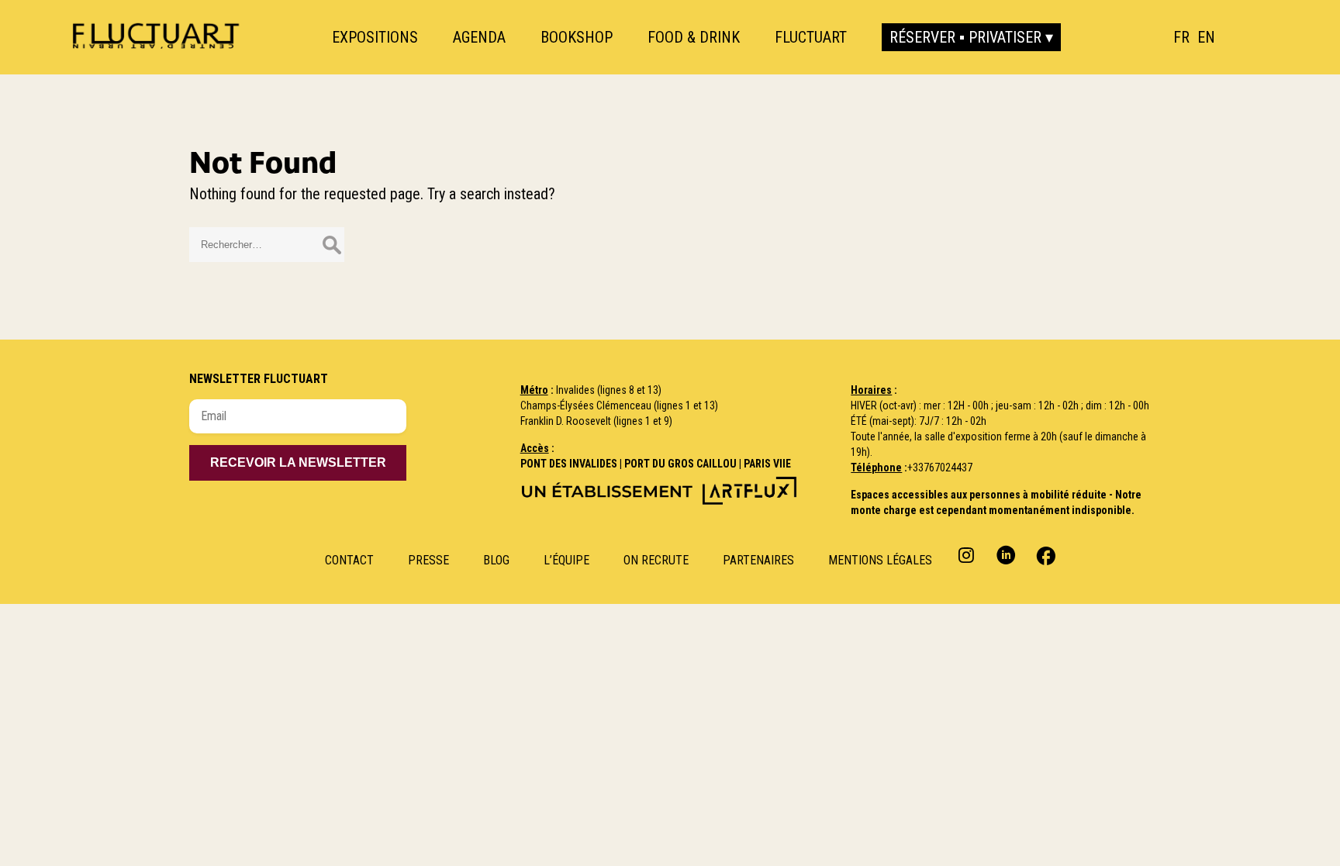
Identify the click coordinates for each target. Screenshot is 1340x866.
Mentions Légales (880, 560)
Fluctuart (811, 37)
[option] (1206, 37)
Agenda (479, 37)
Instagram (968, 554)
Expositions (375, 37)
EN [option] (1206, 37)
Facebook (1044, 554)
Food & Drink (694, 37)
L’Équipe (566, 560)
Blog (496, 560)
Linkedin (1006, 554)
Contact (349, 560)
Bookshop (576, 37)
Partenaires (758, 560)
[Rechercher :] (266, 242)
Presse (428, 560)
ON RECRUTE (656, 560)
